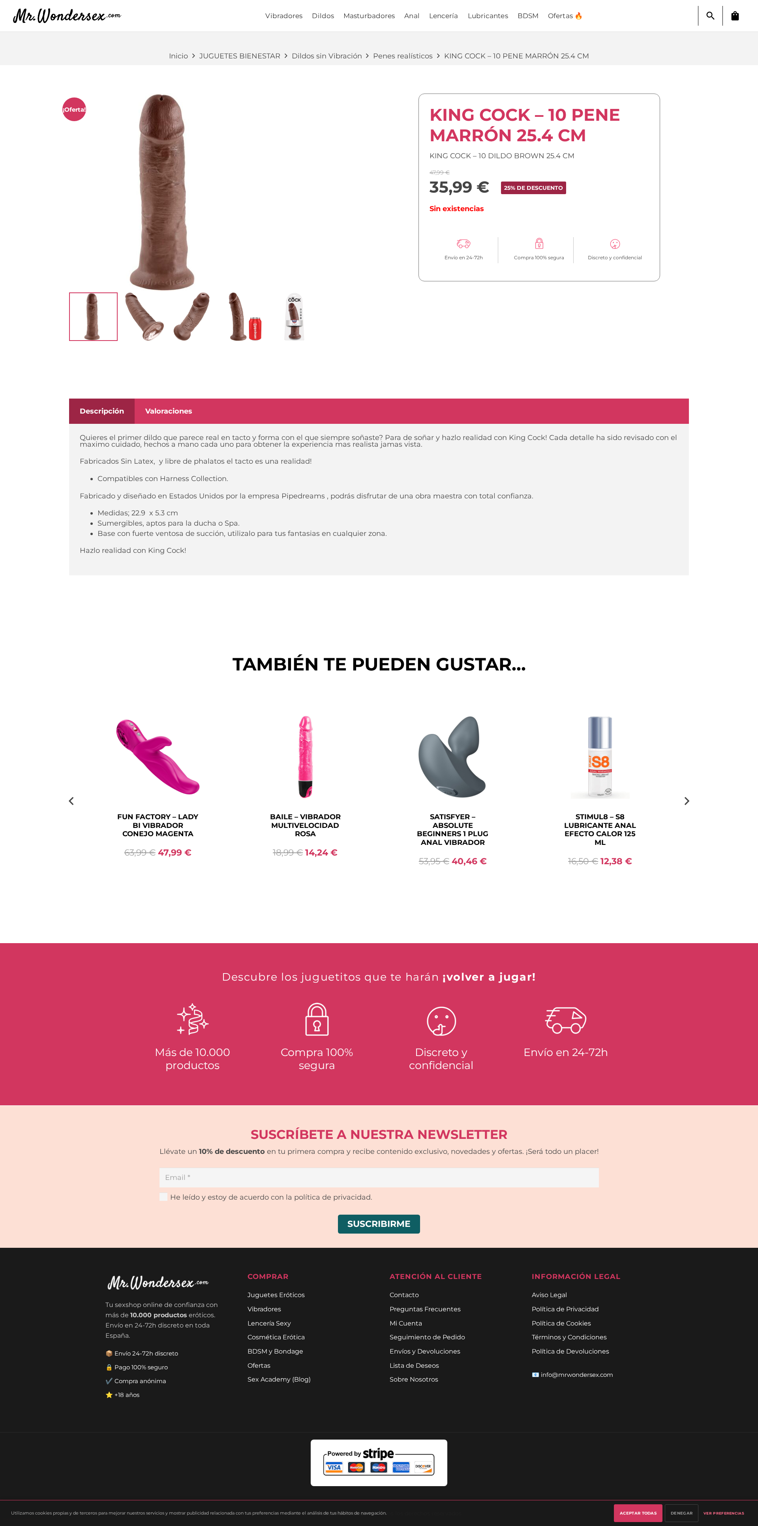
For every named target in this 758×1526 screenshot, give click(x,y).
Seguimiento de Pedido (427, 1337)
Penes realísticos (403, 56)
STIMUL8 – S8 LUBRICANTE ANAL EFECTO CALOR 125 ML (600, 830)
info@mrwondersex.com (577, 1374)
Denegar (681, 1513)
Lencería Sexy (269, 1323)
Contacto (404, 1295)
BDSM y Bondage (275, 1351)
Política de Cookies (561, 1323)
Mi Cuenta (406, 1323)
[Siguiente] (686, 800)
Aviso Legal (549, 1295)
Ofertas (259, 1365)
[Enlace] (71, 16)
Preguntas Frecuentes (425, 1309)
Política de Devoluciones (570, 1351)
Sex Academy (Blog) (279, 1379)
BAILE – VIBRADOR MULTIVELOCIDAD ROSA (305, 825)
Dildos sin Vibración (327, 56)
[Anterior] (71, 800)
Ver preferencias (724, 1513)
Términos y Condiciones (569, 1337)
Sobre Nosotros (414, 1379)
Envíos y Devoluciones (425, 1351)
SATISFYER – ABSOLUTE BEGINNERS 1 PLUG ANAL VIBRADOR (452, 830)
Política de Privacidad (565, 1309)
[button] (710, 16)
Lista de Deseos (414, 1365)
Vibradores (264, 1309)
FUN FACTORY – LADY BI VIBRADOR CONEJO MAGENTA (157, 825)
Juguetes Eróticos (276, 1295)
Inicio (178, 56)
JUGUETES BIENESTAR (239, 56)
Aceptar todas (638, 1513)
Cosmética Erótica (276, 1337)
